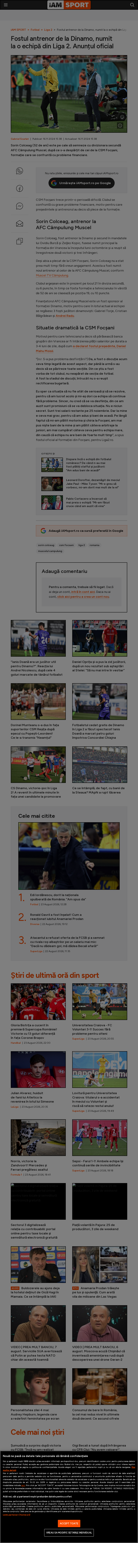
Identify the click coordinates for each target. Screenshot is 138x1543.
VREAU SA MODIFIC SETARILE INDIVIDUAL (69, 1532)
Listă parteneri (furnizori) (16, 1515)
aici (23, 1485)
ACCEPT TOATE (69, 1523)
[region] (69, 1497)
